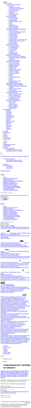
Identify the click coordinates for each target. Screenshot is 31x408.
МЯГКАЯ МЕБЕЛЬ (11, 16)
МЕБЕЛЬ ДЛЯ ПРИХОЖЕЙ (13, 55)
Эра (7, 130)
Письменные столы (14, 99)
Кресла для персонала (14, 95)
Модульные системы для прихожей (18, 57)
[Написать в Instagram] (4, 199)
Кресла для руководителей (15, 93)
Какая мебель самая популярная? (14, 150)
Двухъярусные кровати (15, 33)
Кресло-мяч (12, 102)
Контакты (5, 147)
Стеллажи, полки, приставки (16, 8)
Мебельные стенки (14, 13)
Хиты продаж (6, 132)
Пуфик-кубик (12, 108)
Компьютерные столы (14, 97)
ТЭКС (7, 127)
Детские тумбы (13, 43)
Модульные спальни (14, 62)
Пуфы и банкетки (13, 27)
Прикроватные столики (15, 80)
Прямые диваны (13, 20)
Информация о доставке (9, 144)
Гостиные (11, 5)
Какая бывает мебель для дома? (14, 149)
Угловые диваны (13, 18)
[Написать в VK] (6, 199)
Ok (20, 406)
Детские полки (13, 38)
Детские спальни (13, 30)
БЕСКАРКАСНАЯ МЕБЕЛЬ (13, 100)
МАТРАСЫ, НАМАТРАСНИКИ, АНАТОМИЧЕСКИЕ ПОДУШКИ (14, 84)
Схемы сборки (7, 137)
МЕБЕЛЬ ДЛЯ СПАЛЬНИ (13, 61)
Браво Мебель (9, 117)
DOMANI (8, 113)
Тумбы (11, 79)
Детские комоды (13, 34)
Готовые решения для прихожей (17, 56)
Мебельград (9, 122)
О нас (4, 143)
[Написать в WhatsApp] (1, 199)
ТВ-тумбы (11, 12)
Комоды (11, 75)
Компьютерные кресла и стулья (17, 40)
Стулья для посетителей (15, 96)
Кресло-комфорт (13, 105)
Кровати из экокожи (14, 71)
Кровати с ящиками (14, 73)
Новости (5, 135)
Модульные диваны (14, 26)
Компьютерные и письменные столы (18, 39)
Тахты (10, 22)
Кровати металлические (15, 69)
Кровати (11, 74)
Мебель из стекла (10, 121)
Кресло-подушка (13, 104)
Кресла (11, 24)
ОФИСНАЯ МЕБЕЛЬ (11, 92)
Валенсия (8, 118)
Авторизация (9, 166)
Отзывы (5, 136)
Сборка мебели (7, 145)
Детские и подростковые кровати (17, 31)
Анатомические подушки (15, 91)
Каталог (5, 224)
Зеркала (11, 78)
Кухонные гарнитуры (14, 46)
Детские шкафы (13, 35)
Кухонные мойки (13, 53)
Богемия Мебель (10, 115)
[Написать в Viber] (2, 199)
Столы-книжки (13, 15)
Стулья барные (13, 49)
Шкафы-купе (12, 68)
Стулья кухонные (13, 48)
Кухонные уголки (13, 52)
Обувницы (11, 58)
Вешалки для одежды (14, 60)
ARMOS (8, 110)
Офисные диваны (13, 17)
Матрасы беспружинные (15, 88)
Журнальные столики (14, 9)
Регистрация (9, 168)
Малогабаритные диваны (15, 21)
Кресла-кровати (13, 25)
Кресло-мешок (12, 101)
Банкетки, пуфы (13, 11)
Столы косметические (14, 77)
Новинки (5, 131)
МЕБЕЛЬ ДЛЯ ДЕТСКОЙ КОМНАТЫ (16, 29)
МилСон (8, 123)
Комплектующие (13, 82)
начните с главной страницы (18, 383)
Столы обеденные (13, 47)
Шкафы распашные (14, 65)
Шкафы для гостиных (14, 7)
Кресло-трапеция (13, 106)
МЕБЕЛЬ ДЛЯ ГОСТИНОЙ (13, 4)
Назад (5, 1)
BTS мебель (9, 112)
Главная (5, 361)
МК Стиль (8, 124)
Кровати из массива (14, 70)
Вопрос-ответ (6, 139)
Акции (5, 134)
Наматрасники (12, 90)
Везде (4, 177)
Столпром (8, 126)
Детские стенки (13, 42)
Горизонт (8, 119)
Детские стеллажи (13, 37)
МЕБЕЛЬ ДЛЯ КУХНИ (12, 44)
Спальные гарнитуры (14, 64)
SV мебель (9, 114)
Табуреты (11, 51)
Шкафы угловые (13, 66)
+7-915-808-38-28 (5, 198)
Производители (7, 109)
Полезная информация (9, 148)
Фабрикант (9, 128)
